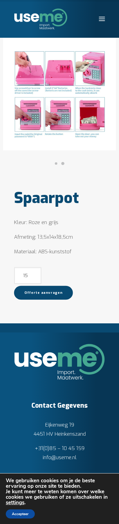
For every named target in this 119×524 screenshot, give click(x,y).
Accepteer (20, 514)
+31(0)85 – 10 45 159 (60, 448)
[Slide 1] (56, 163)
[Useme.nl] (40, 19)
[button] (102, 19)
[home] (59, 361)
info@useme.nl (60, 457)
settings (15, 502)
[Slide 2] (63, 163)
